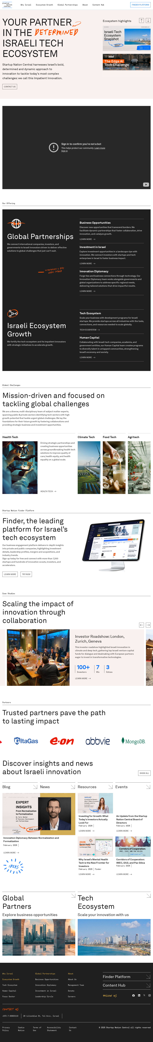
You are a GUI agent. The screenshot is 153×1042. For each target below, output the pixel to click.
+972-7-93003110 (10, 1016)
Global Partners (16, 902)
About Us (72, 979)
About (85, 5)
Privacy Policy (6, 1029)
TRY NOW (26, 574)
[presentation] (141, 625)
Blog (6, 786)
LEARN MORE (10, 574)
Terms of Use (37, 1029)
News (45, 786)
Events (121, 786)
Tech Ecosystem (88, 330)
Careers (71, 997)
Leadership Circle (44, 997)
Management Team (76, 985)
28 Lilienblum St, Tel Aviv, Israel (41, 1016)
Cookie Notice (21, 1029)
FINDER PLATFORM (140, 5)
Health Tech (47, 491)
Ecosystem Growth (44, 5)
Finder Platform (116, 976)
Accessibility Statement (54, 1029)
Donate (71, 991)
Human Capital (9, 991)
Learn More (86, 239)
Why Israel (26, 5)
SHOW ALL (144, 773)
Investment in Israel (45, 991)
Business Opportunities (46, 979)
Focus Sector (8, 997)
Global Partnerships (68, 5)
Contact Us (10, 87)
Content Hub (98, 5)
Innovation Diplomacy (45, 985)
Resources (87, 786)
